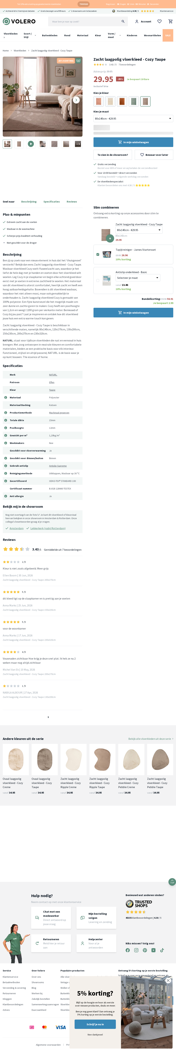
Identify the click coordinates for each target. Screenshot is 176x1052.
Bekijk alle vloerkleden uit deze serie (149, 738)
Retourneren (9, 993)
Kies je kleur (101, 93)
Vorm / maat (111, 35)
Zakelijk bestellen (41, 998)
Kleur (98, 35)
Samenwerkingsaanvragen (45, 1004)
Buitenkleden (49, 35)
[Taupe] (145, 101)
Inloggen (7, 998)
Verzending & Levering (14, 987)
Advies (6, 1009)
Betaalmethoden (11, 982)
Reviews (72, 201)
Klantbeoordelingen (13, 1004)
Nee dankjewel (95, 1034)
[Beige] (110, 101)
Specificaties (51, 201)
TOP (172, 882)
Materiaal (82, 35)
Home (6, 50)
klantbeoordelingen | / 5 (143, 917)
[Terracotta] (122, 101)
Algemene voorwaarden (48, 1044)
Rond (67, 35)
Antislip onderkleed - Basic (131, 272)
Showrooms (38, 982)
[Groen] (134, 101)
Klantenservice (166, 11)
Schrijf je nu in (95, 1024)
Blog (34, 987)
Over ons (36, 976)
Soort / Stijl (28, 35)
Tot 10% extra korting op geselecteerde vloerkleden (39, 4)
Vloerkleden (11, 33)
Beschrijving (29, 201)
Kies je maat (101, 111)
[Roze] (99, 101)
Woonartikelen (152, 35)
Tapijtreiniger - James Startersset (136, 249)
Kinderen (132, 35)
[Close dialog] (168, 980)
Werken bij (37, 993)
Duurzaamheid (39, 1009)
